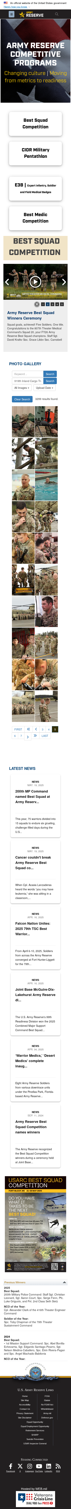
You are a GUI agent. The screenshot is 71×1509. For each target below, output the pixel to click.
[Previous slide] (7, 282)
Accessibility (24, 1404)
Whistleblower (47, 1409)
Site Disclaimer (25, 1418)
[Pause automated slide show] (37, 304)
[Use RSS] (58, 1467)
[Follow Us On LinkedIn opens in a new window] (48, 1467)
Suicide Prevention (35, 1439)
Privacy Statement (24, 1413)
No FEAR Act (47, 1404)
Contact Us (25, 1409)
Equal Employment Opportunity (35, 1426)
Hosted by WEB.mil (34, 1489)
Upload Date (44, 388)
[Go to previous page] (36, 729)
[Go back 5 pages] (28, 729)
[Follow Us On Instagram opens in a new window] (29, 1467)
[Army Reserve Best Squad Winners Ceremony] (35, 282)
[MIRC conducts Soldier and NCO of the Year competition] (23, 453)
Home (25, 1396)
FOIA (47, 1396)
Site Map (25, 1400)
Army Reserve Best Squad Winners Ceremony (30, 315)
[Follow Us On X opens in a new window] (20, 1467)
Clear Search (22, 399)
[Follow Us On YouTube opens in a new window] (39, 1467)
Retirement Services (35, 1430)
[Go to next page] (27, 736)
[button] (17, 7)
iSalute (47, 1400)
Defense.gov (47, 1418)
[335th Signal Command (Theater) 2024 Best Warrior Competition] (23, 421)
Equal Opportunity (35, 1422)
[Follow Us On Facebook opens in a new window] (10, 1467)
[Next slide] (64, 282)
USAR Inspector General (34, 1443)
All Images (21, 388)
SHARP (34, 1435)
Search (50, 374)
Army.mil (47, 1413)
